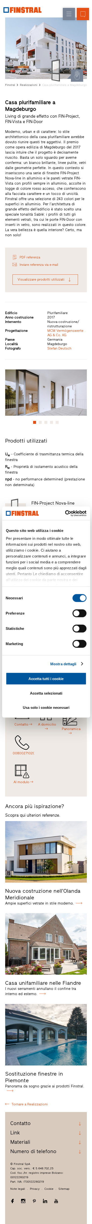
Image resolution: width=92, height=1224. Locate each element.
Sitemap (63, 1189)
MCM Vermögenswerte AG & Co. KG (65, 333)
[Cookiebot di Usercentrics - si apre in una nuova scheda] (65, 513)
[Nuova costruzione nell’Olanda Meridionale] (46, 852)
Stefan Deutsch (59, 348)
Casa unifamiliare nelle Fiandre (43, 983)
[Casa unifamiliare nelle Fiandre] (46, 944)
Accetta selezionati (46, 693)
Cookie (48, 1189)
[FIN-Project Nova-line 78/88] (56, 70)
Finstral (10, 85)
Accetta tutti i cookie (46, 679)
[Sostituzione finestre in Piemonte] (46, 1034)
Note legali (17, 1189)
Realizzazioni (28, 85)
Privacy (34, 1189)
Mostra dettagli (63, 664)
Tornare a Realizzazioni (30, 1104)
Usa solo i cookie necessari (46, 707)
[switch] (79, 613)
